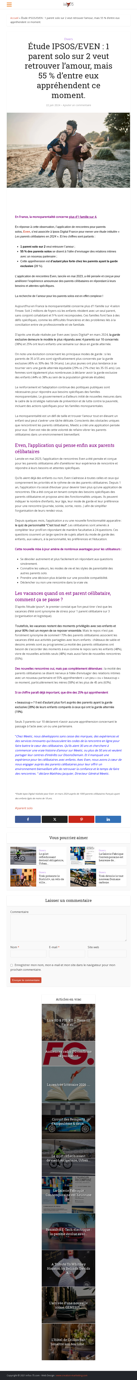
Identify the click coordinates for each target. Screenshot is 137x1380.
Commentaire (19, 912)
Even (26, 231)
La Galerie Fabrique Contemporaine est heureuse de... (111, 857)
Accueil (14, 18)
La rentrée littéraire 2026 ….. (68, 1084)
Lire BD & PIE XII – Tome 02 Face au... (68, 1022)
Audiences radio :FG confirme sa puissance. (68, 1053)
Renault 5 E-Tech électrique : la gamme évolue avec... (68, 1231)
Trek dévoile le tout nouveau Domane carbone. (111, 879)
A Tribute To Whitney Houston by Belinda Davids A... (68, 1268)
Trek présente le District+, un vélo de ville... (51, 879)
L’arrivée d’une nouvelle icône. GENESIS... (68, 1305)
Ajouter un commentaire (77, 105)
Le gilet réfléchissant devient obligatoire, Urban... (51, 858)
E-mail (54, 947)
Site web (93, 947)
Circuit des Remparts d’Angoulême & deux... (68, 1121)
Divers (68, 39)
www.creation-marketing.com (71, 1375)
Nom (14, 947)
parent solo (25, 808)
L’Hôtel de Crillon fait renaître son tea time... (68, 1342)
